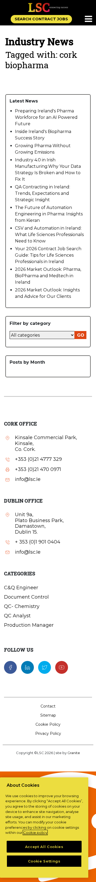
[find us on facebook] (10, 667)
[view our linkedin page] (27, 667)
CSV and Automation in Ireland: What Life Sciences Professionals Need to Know (49, 235)
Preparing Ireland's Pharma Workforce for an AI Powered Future (46, 117)
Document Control (26, 597)
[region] (44, 827)
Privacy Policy (48, 733)
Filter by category (30, 323)
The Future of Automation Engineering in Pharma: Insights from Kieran (49, 214)
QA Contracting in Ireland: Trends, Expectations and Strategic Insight (42, 193)
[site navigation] (88, 19)
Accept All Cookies (44, 847)
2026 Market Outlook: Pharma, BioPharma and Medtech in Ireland (48, 276)
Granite (73, 753)
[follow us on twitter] (44, 667)
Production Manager (29, 625)
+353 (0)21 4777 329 (38, 459)
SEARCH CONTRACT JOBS (41, 19)
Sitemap (48, 715)
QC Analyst (17, 616)
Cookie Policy (48, 724)
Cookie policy (35, 832)
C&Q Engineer (21, 588)
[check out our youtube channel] (61, 667)
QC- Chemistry (21, 606)
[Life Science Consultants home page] (48, 7)
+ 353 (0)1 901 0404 (37, 542)
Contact (48, 706)
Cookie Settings (44, 861)
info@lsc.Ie (28, 479)
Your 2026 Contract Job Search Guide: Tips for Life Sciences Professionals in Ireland (48, 255)
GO (80, 335)
